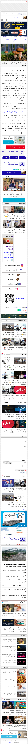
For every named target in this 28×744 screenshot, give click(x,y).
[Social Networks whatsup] (18, 169)
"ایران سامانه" (11, 742)
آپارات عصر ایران (13, 289)
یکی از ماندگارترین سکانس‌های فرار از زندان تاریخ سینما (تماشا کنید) (9, 247)
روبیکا (10, 112)
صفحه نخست (25, 36)
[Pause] (4, 190)
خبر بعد (21, 158)
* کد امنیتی (24, 460)
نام (25, 439)
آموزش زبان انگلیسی (13, 284)
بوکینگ (20, 472)
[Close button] (27, 730)
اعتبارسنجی (24, 472)
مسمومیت (19, 313)
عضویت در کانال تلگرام (18, 112)
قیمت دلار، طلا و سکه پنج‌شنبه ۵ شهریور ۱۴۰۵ (14, 576)
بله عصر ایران (5, 112)
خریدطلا (8, 142)
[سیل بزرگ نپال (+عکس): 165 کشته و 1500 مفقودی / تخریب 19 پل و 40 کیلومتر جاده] (14, 554)
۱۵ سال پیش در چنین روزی (12, 270)
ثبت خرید (14, 200)
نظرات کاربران (14, 158)
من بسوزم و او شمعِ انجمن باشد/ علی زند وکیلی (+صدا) (10, 163)
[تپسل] (3, 176)
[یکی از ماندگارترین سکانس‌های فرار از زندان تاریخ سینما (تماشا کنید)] (8, 241)
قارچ (15, 313)
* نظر (25, 449)
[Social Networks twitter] (16, 169)
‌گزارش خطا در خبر (24, 310)
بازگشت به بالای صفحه (20, 510)
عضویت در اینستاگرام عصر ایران (12, 265)
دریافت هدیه (9, 736)
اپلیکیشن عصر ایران (19, 298)
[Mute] (6, 190)
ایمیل (25, 444)
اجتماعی (20, 36)
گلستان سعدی (11, 279)
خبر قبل (7, 158)
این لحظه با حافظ (12, 275)
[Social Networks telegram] (14, 169)
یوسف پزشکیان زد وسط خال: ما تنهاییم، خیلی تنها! (13, 586)
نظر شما (24, 437)
